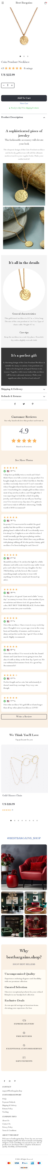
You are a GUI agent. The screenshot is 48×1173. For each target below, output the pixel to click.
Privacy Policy (7, 1127)
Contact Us (6, 1124)
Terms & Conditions (9, 1130)
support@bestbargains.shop (12, 1091)
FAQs (4, 1099)
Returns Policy (7, 1109)
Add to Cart (24, 98)
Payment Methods (8, 1102)
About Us (5, 1121)
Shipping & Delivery (9, 1105)
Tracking (5, 1112)
